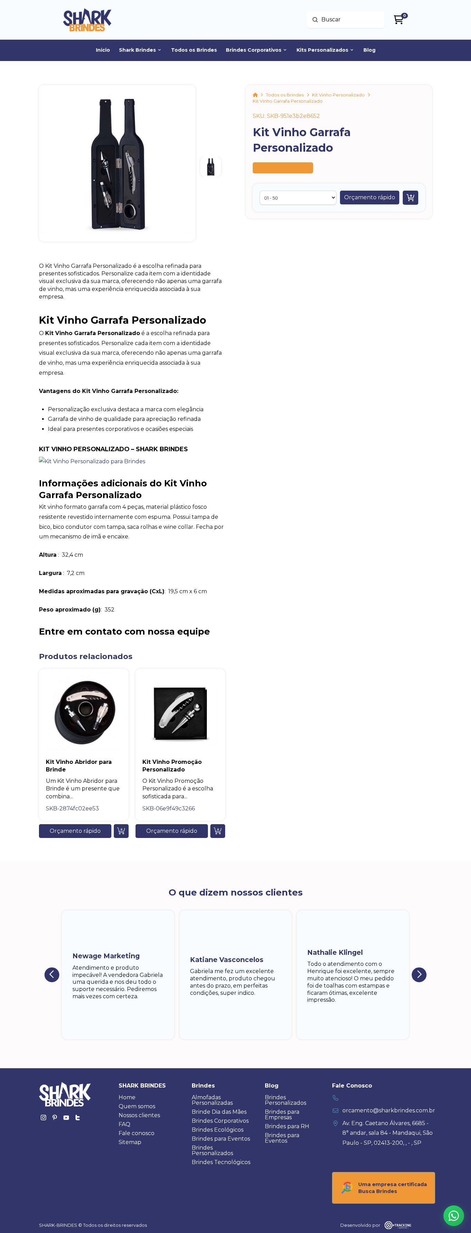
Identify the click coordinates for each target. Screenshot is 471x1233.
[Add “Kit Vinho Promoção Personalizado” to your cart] (217, 831)
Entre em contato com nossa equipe (124, 631)
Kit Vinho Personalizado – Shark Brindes (113, 449)
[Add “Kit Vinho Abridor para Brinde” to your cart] (121, 831)
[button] (369, 197)
